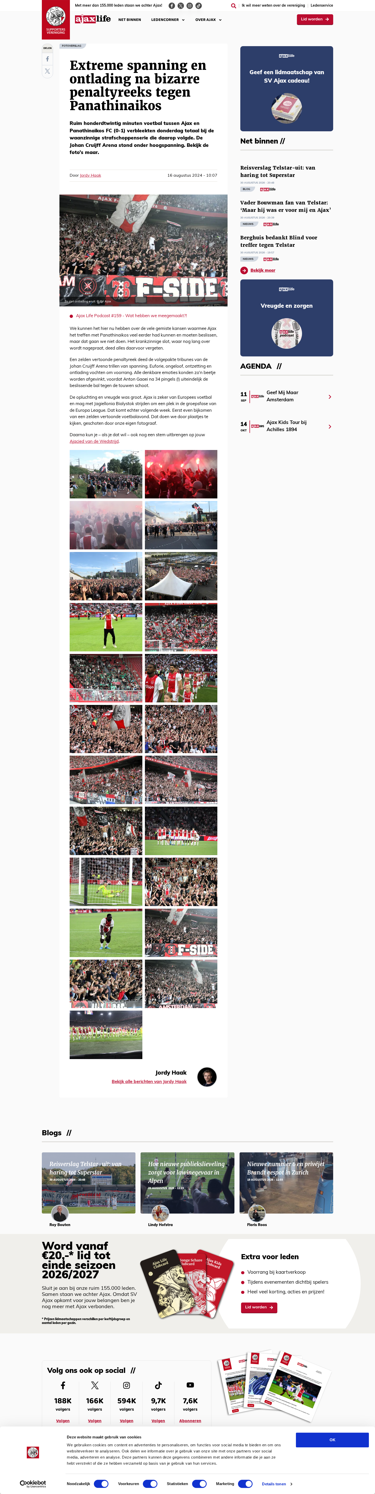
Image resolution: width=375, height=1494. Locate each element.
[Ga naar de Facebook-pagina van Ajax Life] (172, 6)
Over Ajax (205, 20)
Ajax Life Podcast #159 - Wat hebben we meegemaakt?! (131, 316)
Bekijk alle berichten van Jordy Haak (149, 1082)
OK (332, 1440)
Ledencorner (165, 20)
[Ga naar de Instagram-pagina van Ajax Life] (189, 6)
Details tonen (274, 1484)
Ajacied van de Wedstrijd (94, 442)
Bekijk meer (263, 270)
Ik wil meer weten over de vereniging (273, 6)
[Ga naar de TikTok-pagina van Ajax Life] (198, 6)
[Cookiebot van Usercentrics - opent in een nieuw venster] (33, 1484)
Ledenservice (322, 6)
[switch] (150, 1484)
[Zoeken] (233, 5)
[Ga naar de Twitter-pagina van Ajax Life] (181, 6)
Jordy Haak (90, 176)
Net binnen (129, 20)
